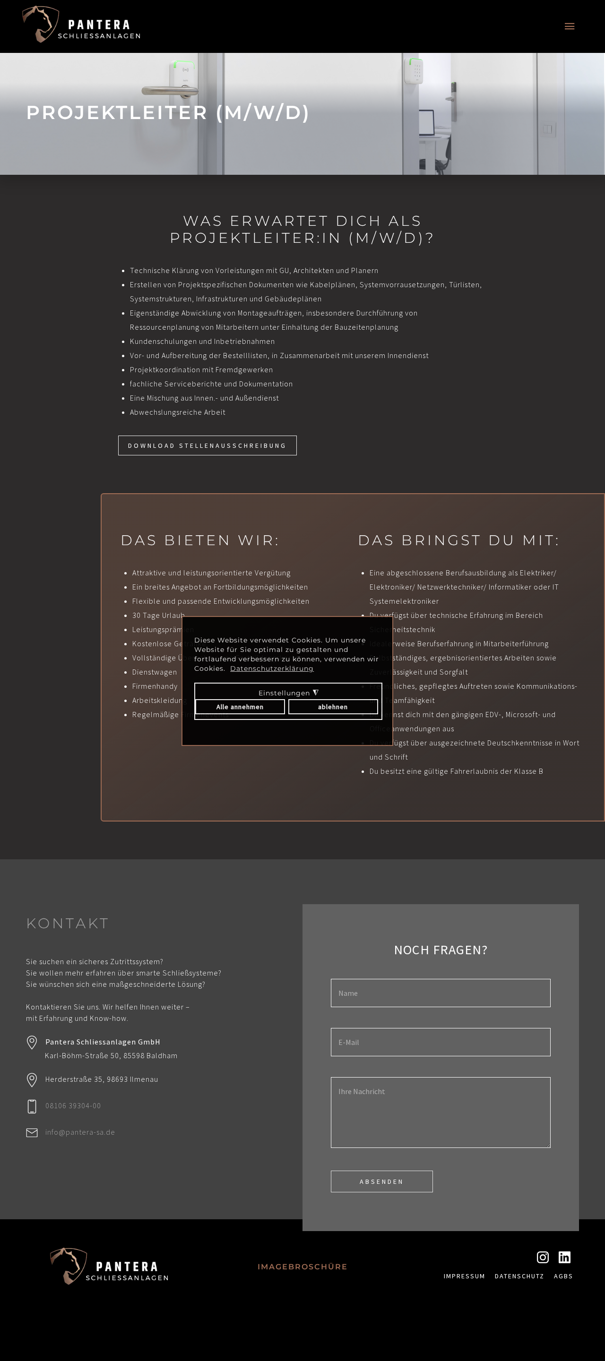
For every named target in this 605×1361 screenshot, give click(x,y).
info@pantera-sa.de (80, 1132)
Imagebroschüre (303, 1266)
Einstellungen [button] (282, 700)
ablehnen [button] (333, 706)
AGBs (563, 1276)
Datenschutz (519, 1276)
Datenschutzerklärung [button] (272, 668)
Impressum (464, 1276)
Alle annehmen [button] (240, 706)
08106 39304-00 (73, 1105)
